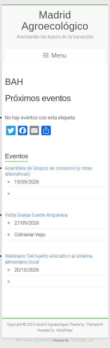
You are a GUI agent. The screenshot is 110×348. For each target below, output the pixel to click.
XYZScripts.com (82, 340)
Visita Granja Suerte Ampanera (36, 215)
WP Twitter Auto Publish (34, 340)
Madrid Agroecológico (54, 20)
